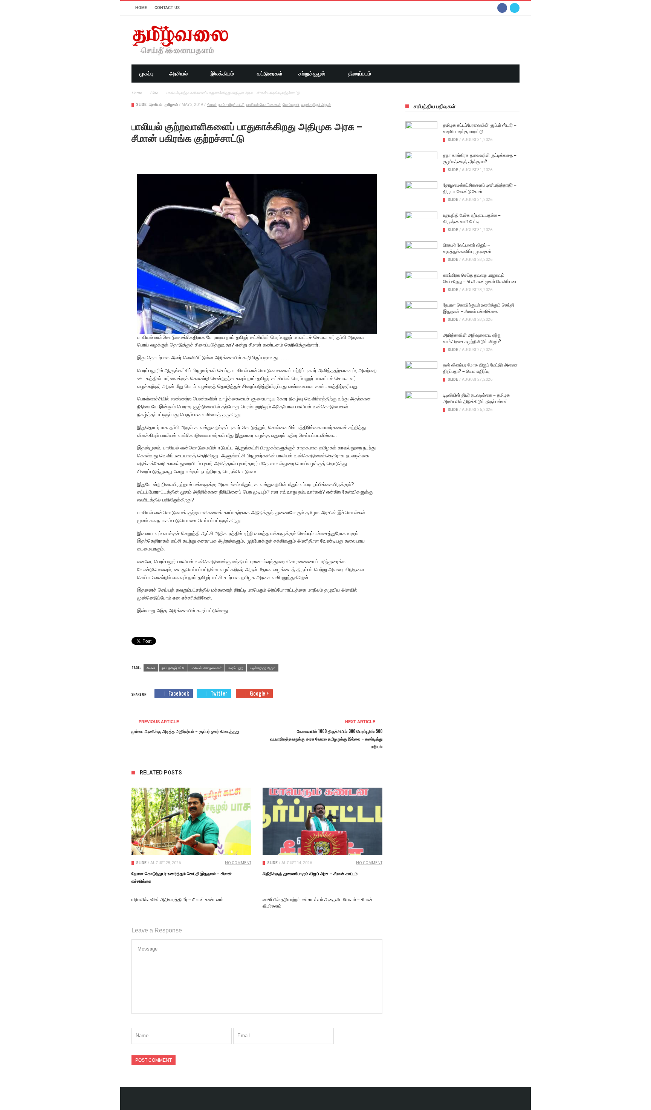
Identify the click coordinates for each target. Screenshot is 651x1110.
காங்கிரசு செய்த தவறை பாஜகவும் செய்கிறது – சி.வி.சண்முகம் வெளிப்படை (480, 277)
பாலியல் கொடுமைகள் (263, 105)
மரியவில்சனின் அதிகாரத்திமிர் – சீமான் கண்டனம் (177, 899)
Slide (141, 105)
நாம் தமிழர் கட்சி (232, 105)
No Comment (238, 863)
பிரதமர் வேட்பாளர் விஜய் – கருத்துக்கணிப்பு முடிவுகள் (467, 247)
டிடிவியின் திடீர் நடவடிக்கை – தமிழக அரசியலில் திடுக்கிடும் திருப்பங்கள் (476, 397)
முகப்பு (146, 74)
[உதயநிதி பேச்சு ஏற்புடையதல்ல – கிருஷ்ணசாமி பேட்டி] (421, 223)
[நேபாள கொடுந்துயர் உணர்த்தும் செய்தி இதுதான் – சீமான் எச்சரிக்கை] (191, 821)
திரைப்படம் (359, 74)
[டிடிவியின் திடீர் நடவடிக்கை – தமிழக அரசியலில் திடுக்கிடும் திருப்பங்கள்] (421, 402)
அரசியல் (178, 74)
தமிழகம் (171, 105)
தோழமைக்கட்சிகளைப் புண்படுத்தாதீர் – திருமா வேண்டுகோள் (480, 187)
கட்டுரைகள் (270, 74)
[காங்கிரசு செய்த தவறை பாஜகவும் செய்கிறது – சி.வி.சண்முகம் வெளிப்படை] (421, 282)
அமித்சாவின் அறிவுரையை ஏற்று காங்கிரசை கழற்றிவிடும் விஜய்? (472, 337)
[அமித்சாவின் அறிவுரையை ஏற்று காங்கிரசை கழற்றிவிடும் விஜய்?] (421, 342)
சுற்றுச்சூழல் (311, 74)
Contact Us (167, 7)
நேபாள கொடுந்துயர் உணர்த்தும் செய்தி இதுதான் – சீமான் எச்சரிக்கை (478, 307)
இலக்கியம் (222, 74)
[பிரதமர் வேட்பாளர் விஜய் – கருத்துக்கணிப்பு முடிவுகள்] (421, 252)
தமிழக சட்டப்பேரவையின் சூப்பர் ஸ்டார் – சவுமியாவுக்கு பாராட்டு (480, 127)
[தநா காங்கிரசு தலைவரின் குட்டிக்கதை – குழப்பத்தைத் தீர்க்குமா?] (421, 163)
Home (141, 7)
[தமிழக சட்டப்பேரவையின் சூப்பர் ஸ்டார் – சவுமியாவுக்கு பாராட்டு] (421, 132)
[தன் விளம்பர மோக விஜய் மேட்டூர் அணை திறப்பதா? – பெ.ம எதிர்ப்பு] (421, 372)
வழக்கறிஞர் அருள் (316, 105)
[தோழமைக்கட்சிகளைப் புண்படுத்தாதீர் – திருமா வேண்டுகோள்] (421, 192)
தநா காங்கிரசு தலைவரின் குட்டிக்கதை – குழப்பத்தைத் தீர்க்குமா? (480, 158)
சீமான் (212, 105)
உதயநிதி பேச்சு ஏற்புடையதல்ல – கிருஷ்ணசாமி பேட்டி (472, 218)
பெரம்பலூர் (291, 105)
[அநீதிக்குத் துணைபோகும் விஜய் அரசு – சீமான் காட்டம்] (322, 821)
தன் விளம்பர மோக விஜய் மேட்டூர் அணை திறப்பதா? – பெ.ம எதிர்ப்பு (480, 367)
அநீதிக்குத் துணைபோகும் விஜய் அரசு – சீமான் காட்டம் (310, 873)
